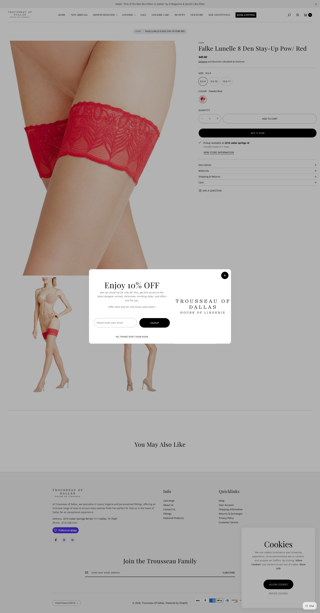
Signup (154, 323)
